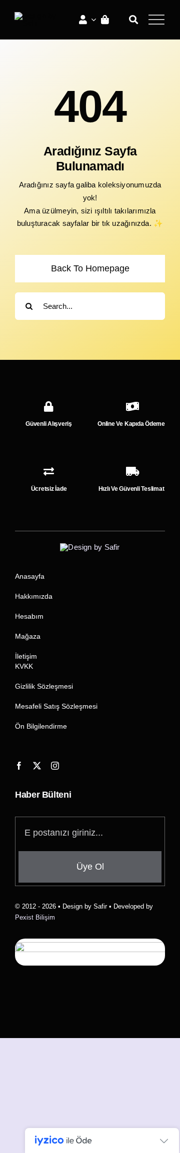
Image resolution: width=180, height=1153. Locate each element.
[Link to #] (156, 19)
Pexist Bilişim (35, 917)
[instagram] (55, 766)
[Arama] (133, 19)
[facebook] (19, 766)
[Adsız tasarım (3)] (39, 15)
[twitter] (37, 766)
